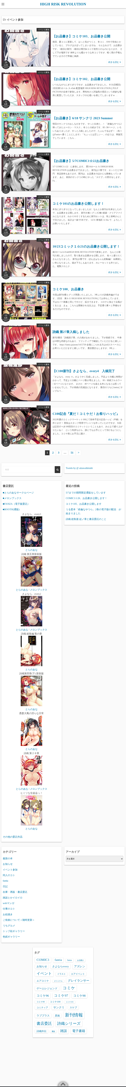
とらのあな (31, 550)
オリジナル (58, 981)
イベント (44, 973)
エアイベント (78, 974)
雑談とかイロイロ (12, 897)
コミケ (69, 988)
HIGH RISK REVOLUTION (63, 4)
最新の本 (8, 858)
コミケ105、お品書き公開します (83, 504)
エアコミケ (43, 980)
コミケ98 (79, 995)
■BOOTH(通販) (11, 509)
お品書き (80, 960)
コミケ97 (61, 995)
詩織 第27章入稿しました (71, 332)
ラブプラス (43, 1015)
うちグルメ (9, 925)
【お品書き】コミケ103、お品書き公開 (81, 36)
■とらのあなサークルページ (18, 492)
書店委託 (44, 1023)
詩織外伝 (41, 1031)
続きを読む (114, 62)
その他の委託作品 (12, 836)
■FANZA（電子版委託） (16, 504)
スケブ (73, 1007)
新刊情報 (74, 1014)
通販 (53, 1031)
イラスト (61, 974)
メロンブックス (38, 589)
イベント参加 (43, 30)
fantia (5, 880)
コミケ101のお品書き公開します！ (78, 203)
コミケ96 (43, 995)
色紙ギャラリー (11, 936)
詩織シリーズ (69, 1023)
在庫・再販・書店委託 (15, 892)
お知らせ (8, 864)
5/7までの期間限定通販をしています (86, 492)
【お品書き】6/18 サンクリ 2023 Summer (83, 118)
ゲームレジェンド (47, 988)
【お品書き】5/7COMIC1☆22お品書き (81, 161)
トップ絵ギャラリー (14, 931)
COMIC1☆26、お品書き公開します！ (86, 498)
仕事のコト (9, 908)
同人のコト (9, 875)
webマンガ (8, 903)
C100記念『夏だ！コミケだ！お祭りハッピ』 (86, 414)
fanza (69, 960)
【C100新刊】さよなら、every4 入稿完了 (84, 371)
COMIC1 (43, 960)
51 (72, 452)
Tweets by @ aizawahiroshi (79, 468)
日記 (5, 886)
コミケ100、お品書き (68, 289)
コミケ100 (55, 1002)
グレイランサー (78, 980)
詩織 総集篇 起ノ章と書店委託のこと (86, 519)
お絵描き (8, 914)
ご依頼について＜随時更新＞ (19, 920)
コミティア (42, 1007)
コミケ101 (70, 1002)
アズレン (79, 966)
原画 (57, 1015)
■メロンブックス (12, 498)
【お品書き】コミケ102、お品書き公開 (81, 79)
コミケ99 (41, 1002)
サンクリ (58, 1007)
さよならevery (60, 966)
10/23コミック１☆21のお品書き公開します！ (86, 246)
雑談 (63, 1031)
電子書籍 (78, 1031)
